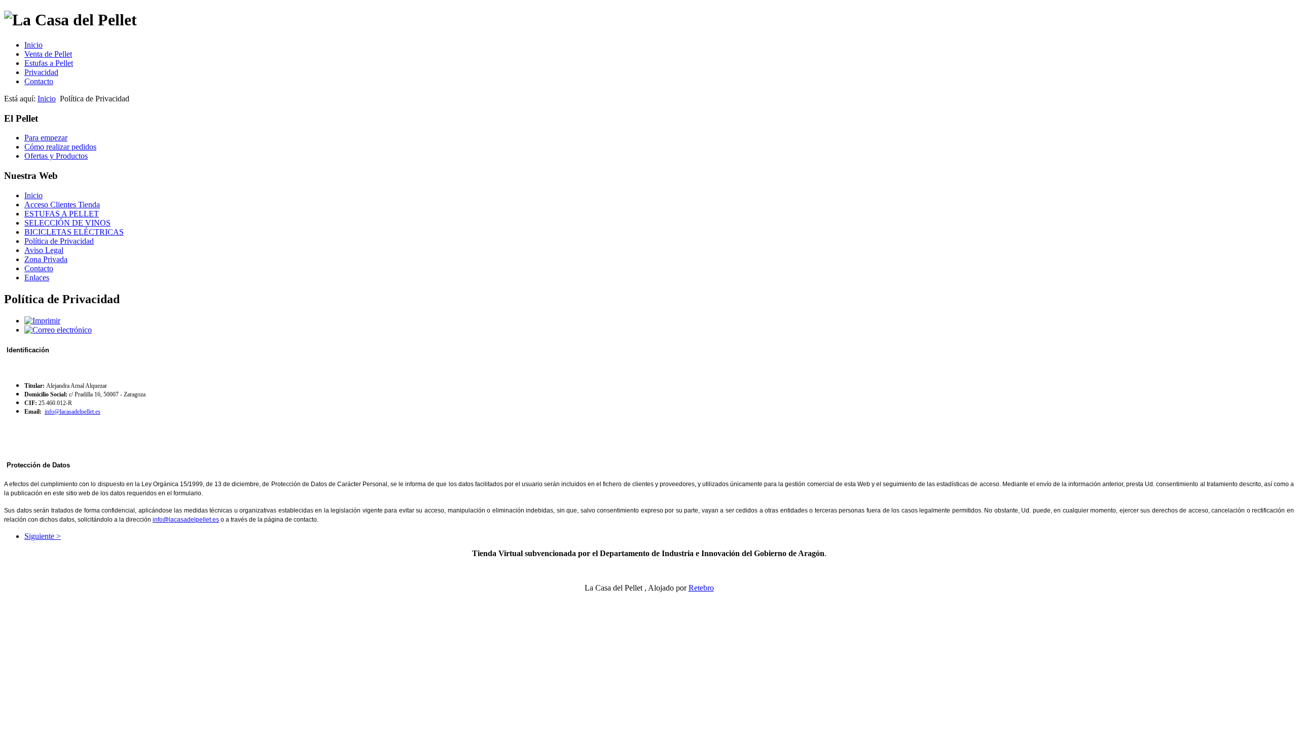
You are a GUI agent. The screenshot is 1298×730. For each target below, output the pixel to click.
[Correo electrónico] (58, 329)
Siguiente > (42, 536)
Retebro (701, 587)
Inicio (47, 98)
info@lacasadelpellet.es (72, 411)
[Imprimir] (42, 320)
